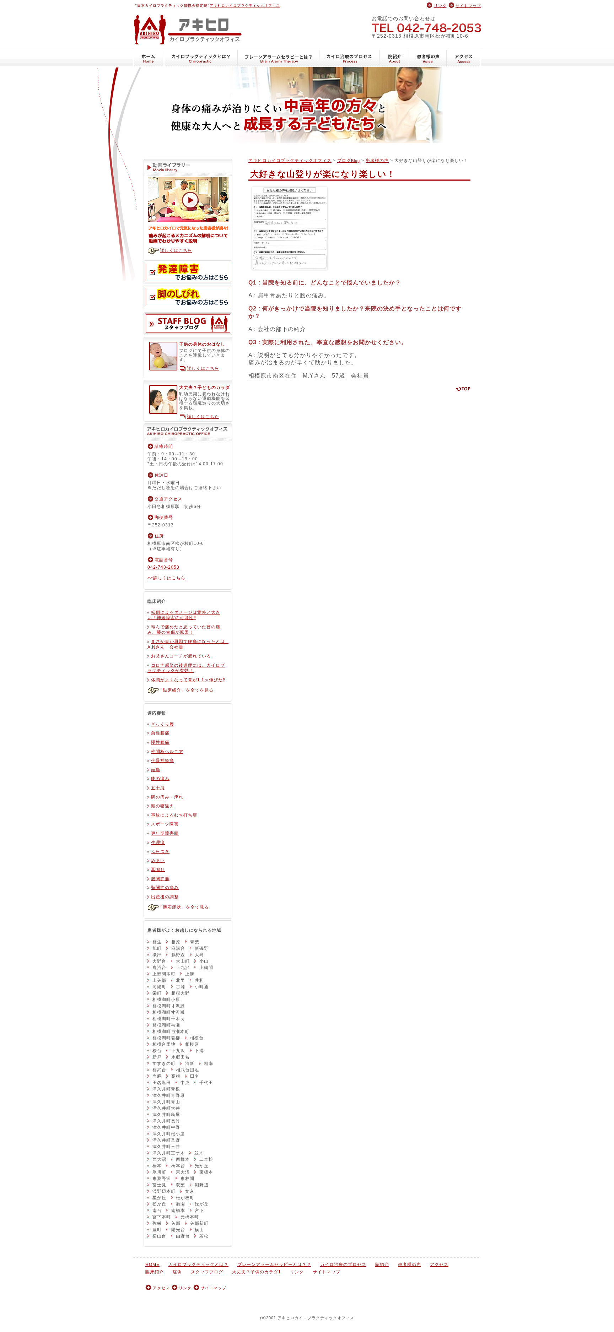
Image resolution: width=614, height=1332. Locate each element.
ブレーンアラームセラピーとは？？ (278, 58)
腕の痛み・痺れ (167, 797)
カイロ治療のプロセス (349, 58)
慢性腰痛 (160, 742)
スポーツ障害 (165, 824)
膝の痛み (160, 778)
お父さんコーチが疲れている (181, 656)
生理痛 (158, 842)
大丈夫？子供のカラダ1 (256, 1271)
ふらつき (160, 851)
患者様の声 (428, 58)
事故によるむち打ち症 (174, 815)
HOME (148, 58)
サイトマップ (468, 6)
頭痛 (155, 769)
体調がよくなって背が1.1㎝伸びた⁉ (188, 679)
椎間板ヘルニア (167, 751)
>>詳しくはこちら (166, 577)
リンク (440, 6)
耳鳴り (158, 869)
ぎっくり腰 (162, 724)
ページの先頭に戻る (462, 388)
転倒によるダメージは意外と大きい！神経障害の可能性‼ (183, 615)
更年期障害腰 (165, 833)
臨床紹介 (154, 1271)
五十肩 (158, 787)
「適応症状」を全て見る (183, 907)
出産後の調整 (165, 896)
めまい (158, 860)
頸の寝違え (162, 805)
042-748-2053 (426, 27)
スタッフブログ (188, 323)
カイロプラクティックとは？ (201, 58)
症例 (177, 1271)
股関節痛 (160, 878)
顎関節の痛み (165, 887)
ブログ (348, 160)
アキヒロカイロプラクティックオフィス (245, 5)
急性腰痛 (160, 733)
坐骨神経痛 (162, 760)
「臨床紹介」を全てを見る (186, 690)
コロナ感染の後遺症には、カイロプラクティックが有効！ (186, 668)
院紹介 (394, 58)
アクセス (464, 58)
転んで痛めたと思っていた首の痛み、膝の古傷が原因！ (183, 629)
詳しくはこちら (176, 250)
